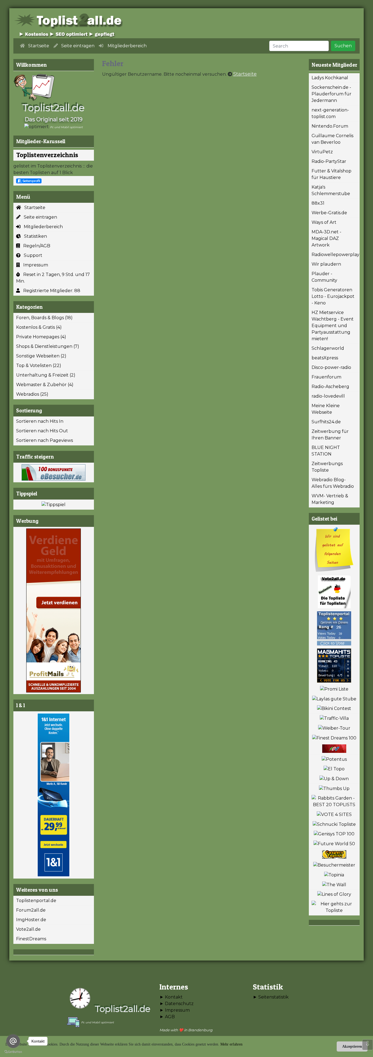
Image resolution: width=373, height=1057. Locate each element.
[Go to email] (13, 1041)
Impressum (34, 265)
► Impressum (174, 1010)
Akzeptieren (352, 1046)
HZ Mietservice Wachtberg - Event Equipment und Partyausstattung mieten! (333, 325)
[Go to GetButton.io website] (13, 1051)
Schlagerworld (328, 348)
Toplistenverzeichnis (47, 155)
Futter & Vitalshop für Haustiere (331, 174)
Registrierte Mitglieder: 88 (50, 290)
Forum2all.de (31, 910)
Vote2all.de (28, 929)
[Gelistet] (334, 549)
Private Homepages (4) (41, 336)
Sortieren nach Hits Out (42, 430)
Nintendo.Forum (330, 126)
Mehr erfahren (231, 1044)
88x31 (318, 203)
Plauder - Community (324, 277)
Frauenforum (326, 377)
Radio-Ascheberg (330, 386)
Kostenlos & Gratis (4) (39, 327)
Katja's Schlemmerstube (331, 190)
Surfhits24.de (326, 421)
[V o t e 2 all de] (334, 592)
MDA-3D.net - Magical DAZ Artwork (326, 238)
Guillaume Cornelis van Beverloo (332, 139)
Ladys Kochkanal (330, 77)
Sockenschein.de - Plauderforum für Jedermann (331, 94)
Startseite (33, 207)
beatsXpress (325, 357)
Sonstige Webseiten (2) (41, 356)
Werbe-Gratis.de (329, 212)
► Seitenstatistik (271, 997)
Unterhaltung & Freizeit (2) (45, 375)
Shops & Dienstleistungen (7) (47, 346)
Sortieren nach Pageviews (44, 440)
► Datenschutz (176, 1003)
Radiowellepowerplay (335, 254)
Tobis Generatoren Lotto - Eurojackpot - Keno (333, 296)
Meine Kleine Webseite (326, 409)
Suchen (343, 45)
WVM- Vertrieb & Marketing (330, 499)
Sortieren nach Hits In (39, 421)
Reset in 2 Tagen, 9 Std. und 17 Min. (53, 278)
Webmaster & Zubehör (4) (44, 384)
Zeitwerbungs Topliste (327, 467)
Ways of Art (324, 222)
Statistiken (34, 236)
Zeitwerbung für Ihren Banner (330, 435)
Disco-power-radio (331, 367)
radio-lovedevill (328, 396)
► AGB (167, 1016)
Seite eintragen (38, 217)
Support (31, 255)
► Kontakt (171, 997)
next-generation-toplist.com (330, 113)
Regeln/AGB (35, 245)
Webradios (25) (32, 394)
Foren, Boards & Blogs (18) (44, 317)
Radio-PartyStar (329, 161)
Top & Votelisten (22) (38, 365)
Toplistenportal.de (36, 900)
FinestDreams (31, 938)
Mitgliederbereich (41, 226)
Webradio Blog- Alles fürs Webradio (333, 483)
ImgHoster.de (31, 919)
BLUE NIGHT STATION (326, 451)
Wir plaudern (326, 264)
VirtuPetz (322, 151)
